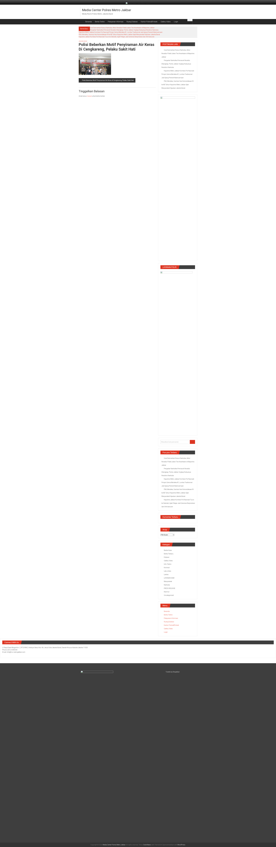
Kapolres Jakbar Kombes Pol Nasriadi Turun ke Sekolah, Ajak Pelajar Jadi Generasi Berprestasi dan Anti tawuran (116, 37)
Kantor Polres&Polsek (149, 22)
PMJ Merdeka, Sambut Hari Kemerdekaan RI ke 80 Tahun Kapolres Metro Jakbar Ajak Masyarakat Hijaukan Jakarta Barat (119, 34)
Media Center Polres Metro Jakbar (106, 10)
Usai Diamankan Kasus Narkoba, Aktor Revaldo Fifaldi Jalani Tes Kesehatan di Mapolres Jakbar (122, 28)
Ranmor (166, 592)
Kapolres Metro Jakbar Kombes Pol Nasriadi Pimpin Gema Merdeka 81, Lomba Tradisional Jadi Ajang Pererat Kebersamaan (120, 32)
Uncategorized (169, 595)
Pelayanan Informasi (115, 22)
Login (176, 22)
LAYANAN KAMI (169, 578)
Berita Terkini (100, 22)
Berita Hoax (168, 550)
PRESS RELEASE (169, 588)
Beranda (88, 22)
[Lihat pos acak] (195, 22)
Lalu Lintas (167, 571)
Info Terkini (167, 564)
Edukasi (166, 557)
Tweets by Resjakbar (173, 672)
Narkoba (167, 585)
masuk (89, 96)
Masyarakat (168, 581)
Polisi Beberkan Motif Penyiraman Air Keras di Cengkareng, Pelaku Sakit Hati (108, 80)
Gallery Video (166, 22)
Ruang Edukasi (132, 22)
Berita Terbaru (168, 554)
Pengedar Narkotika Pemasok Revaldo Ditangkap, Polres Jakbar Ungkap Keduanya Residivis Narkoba (124, 30)
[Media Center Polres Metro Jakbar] (81, 21)
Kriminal (166, 567)
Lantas (166, 574)
